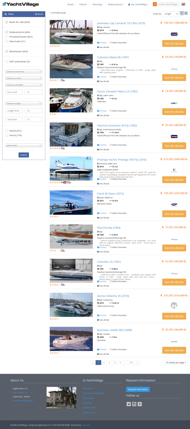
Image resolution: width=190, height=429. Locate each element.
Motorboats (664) (18, 51)
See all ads (104, 47)
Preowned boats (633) (21, 36)
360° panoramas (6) (19, 61)
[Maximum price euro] (33, 92)
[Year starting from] (14, 119)
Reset (40, 14)
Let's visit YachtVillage (93, 393)
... (125, 362)
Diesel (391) (15, 130)
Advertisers (88, 388)
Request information (138, 389)
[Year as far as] (33, 119)
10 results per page (175, 362)
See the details (174, 43)
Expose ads (88, 398)
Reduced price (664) (19, 32)
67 (131, 362)
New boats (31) (17, 41)
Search (23, 154)
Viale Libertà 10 (20, 392)
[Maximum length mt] (33, 110)
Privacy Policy (89, 412)
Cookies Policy (90, 407)
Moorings (97, 4)
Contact (102, 42)
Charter (83, 4)
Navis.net (86, 425)
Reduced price (115, 4)
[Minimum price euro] (14, 92)
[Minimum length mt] (14, 110)
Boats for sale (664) (19, 21)
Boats (71, 4)
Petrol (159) (15, 135)
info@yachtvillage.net (23, 400)
